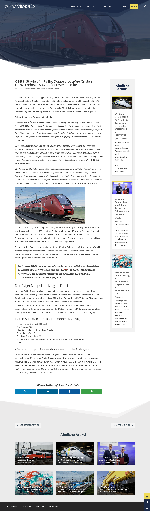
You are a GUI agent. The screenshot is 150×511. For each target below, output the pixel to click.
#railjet (76, 269)
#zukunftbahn (88, 269)
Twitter (36, 117)
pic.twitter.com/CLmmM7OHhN (74, 273)
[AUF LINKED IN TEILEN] (47, 391)
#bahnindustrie (38, 273)
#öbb (69, 269)
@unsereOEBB (29, 265)
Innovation (41, 89)
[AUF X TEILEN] (25, 391)
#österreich (24, 273)
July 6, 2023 (55, 277)
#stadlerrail (52, 273)
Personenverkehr (52, 89)
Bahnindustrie (30, 89)
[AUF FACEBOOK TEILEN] (69, 391)
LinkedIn (48, 117)
